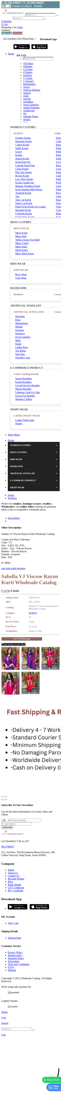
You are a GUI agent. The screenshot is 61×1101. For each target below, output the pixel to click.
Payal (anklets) (22, 337)
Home (11, 53)
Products (12, 498)
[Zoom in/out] (6, 796)
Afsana (26, 119)
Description (14, 518)
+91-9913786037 (12, 2)
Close (20, 27)
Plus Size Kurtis (23, 172)
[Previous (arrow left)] (2, 799)
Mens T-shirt (21, 243)
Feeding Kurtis (23, 138)
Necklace (20, 333)
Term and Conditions (18, 964)
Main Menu (14, 434)
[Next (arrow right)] (6, 799)
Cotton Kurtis (22, 144)
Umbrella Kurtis (23, 213)
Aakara (27, 93)
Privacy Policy (15, 952)
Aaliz (26, 95)
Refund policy (15, 955)
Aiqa (25, 122)
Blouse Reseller (23, 389)
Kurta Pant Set (22, 162)
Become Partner (16, 878)
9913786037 (7, 846)
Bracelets (20, 316)
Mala (17, 340)
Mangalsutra (21, 323)
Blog (10, 881)
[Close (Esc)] (2, 796)
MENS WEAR (21, 228)
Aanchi (27, 98)
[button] (30, 1096)
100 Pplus (28, 63)
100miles (27, 66)
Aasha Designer (31, 107)
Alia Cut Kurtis (23, 199)
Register (38, 5)
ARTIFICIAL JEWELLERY (29, 312)
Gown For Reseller (25, 395)
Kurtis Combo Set (24, 182)
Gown (18, 151)
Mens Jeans (21, 246)
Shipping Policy (16, 958)
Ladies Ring (21, 347)
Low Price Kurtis (24, 179)
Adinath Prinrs (30, 116)
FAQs (11, 967)
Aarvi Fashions (31, 104)
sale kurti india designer (13, 568)
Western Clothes (23, 399)
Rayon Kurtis (22, 175)
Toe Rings (20, 350)
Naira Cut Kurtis (23, 203)
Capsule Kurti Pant (25, 165)
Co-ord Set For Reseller (27, 385)
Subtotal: (5, 30)
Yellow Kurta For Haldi (27, 239)
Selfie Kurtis (21, 148)
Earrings (19, 330)
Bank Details (14, 884)
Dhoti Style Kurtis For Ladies (30, 206)
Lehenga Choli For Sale (27, 392)
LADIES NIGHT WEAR (27, 415)
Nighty (18, 423)
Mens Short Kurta (24, 253)
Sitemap (12, 970)
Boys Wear (21, 274)
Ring (17, 319)
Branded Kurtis (23, 210)
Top (17, 196)
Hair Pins (20, 354)
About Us (13, 872)
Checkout (17, 33)
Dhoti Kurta (21, 250)
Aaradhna (28, 101)
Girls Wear (20, 278)
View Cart (6, 33)
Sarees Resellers (23, 378)
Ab (24, 113)
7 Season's (28, 81)
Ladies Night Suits (24, 420)
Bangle (19, 326)
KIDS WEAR (21, 270)
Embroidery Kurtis (24, 217)
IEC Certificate (15, 890)
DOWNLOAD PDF (15, 644)
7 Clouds (27, 78)
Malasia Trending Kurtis (27, 186)
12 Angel (28, 69)
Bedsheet (18, 294)
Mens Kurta (21, 232)
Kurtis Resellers (23, 382)
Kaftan (18, 155)
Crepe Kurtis (21, 168)
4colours (27, 75)
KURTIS (18, 133)
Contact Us (18, 5)
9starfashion (29, 84)
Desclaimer (13, 961)
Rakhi (18, 343)
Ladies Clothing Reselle (26, 374)
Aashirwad (28, 110)
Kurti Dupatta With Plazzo (28, 189)
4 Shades (27, 72)
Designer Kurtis (23, 141)
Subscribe (7, 827)
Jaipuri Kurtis (22, 158)
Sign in (28, 5)
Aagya (26, 87)
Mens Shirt (21, 236)
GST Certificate (16, 887)
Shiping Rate (14, 937)
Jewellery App (22, 357)
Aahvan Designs (31, 90)
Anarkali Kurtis (23, 193)
